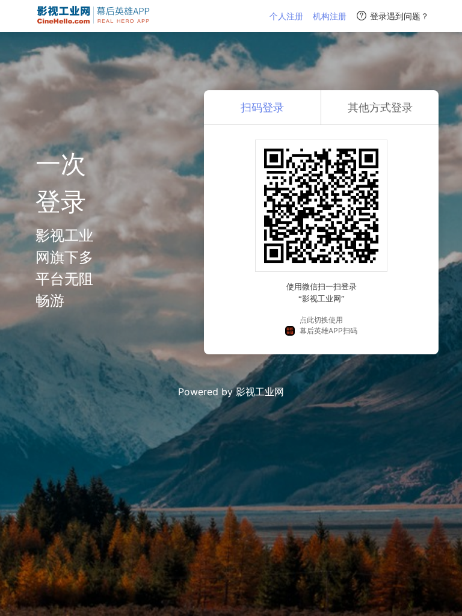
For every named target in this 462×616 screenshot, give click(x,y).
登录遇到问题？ (399, 16)
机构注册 (329, 16)
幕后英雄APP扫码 (328, 330)
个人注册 (286, 16)
